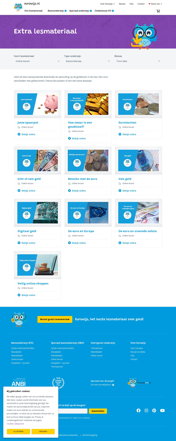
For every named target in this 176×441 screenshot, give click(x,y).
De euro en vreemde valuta (138, 231)
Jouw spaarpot (28, 122)
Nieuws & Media (137, 352)
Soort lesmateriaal (24, 56)
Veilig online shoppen (33, 283)
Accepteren (18, 431)
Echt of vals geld (29, 179)
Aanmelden (98, 410)
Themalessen (57, 366)
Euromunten (127, 122)
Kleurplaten (16, 352)
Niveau (118, 56)
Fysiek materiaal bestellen (22, 348)
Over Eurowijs (106, 3)
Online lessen (17, 359)
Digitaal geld (27, 231)
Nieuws (122, 3)
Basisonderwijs (56, 10)
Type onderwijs (72, 56)
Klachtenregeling (89, 435)
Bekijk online (28, 134)
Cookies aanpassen (15, 423)
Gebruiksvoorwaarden (68, 435)
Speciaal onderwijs (79, 10)
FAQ (131, 3)
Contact (141, 3)
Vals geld (125, 179)
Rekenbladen (17, 355)
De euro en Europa (81, 231)
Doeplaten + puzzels (20, 363)
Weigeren (43, 431)
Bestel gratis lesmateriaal (54, 319)
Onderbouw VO (103, 10)
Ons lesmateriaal (33, 10)
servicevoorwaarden (63, 418)
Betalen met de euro (82, 179)
